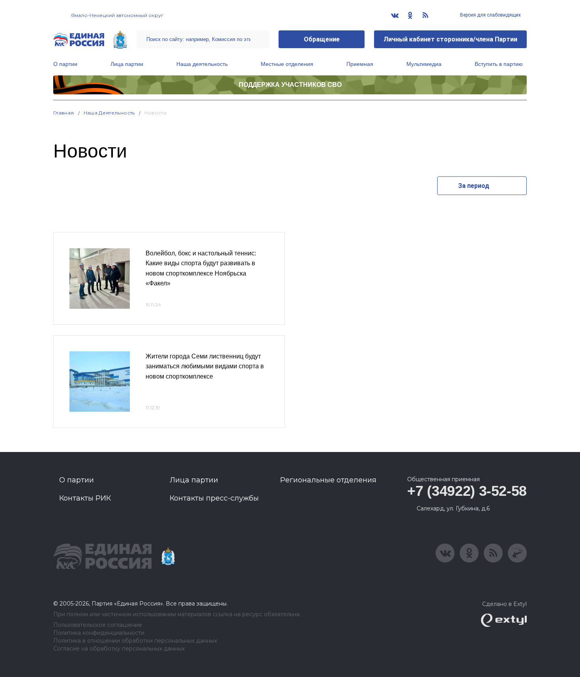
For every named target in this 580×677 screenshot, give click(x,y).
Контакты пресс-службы (214, 498)
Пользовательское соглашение (97, 625)
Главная (63, 113)
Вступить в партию (499, 64)
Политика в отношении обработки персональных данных (135, 641)
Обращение (322, 39)
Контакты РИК (85, 498)
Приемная (359, 64)
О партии (65, 64)
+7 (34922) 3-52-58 (467, 491)
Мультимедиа (424, 64)
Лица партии (126, 64)
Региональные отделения (328, 480)
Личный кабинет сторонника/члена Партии (450, 39)
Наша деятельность (202, 64)
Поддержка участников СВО (290, 84)
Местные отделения (287, 64)
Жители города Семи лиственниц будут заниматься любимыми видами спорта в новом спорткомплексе (205, 366)
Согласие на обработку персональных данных (119, 648)
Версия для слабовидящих (490, 15)
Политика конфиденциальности (98, 633)
